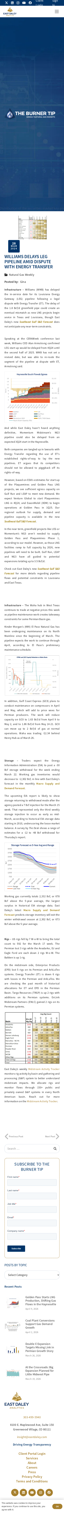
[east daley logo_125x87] (10, 11)
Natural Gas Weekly (21, 275)
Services (32, 1458)
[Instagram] (18, 3)
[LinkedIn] (12, 2)
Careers (32, 1467)
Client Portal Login (32, 1453)
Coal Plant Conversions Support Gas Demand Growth (40, 1324)
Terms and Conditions (32, 1481)
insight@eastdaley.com (32, 1437)
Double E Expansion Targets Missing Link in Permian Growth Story (39, 1347)
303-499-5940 (32, 1417)
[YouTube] (24, 2)
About (32, 1463)
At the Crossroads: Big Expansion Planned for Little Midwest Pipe (39, 1370)
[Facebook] (30, 2)
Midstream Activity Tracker (44, 1069)
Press (32, 1472)
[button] (56, 11)
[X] (6, 2)
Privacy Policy (32, 1477)
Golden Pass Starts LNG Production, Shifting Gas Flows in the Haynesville (40, 1300)
